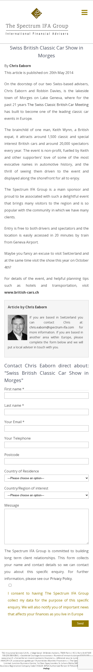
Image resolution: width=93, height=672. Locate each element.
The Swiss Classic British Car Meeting (58, 104)
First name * (14, 389)
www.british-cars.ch (21, 292)
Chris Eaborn (20, 65)
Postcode (11, 454)
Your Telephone (17, 438)
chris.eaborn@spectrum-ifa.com (51, 327)
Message (11, 505)
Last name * (14, 405)
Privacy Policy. (61, 578)
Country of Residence (21, 471)
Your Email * (14, 421)
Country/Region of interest (26, 488)
